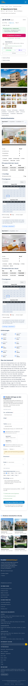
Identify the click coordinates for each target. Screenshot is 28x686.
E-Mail (5, 418)
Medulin (13, 616)
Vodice (24, 627)
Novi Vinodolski (21, 621)
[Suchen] (26, 644)
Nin (5, 627)
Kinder (8, 462)
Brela (10, 633)
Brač (7, 633)
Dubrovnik (3, 637)
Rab (5, 623)
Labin (10, 616)
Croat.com (3, 606)
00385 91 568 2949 (8, 48)
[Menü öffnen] (25, 2)
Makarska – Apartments (5, 653)
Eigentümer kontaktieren (14, 35)
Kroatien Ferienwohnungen (7, 570)
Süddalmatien (4, 631)
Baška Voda (3, 633)
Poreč (21, 616)
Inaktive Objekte (5, 573)
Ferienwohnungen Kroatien (6, 588)
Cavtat (2, 638)
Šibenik (14, 627)
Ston (23, 638)
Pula (23, 616)
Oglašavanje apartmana (7, 582)
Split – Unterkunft (4, 651)
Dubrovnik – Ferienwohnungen (7, 649)
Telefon (7, 423)
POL (16, 475)
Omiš (19, 633)
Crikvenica (5, 621)
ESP (20, 473)
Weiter (22, 182)
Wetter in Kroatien (4, 592)
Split (1, 634)
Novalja (16, 621)
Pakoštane (8, 627)
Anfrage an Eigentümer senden (14, 502)
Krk (8, 621)
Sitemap (12, 684)
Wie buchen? (5, 674)
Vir (21, 627)
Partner (3, 575)
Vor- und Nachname (8, 412)
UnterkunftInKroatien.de (5, 604)
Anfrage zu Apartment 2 (9, 326)
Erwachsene (6, 456)
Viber (21, 50)
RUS (8, 475)
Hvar (12, 633)
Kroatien (2, 6)
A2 (13, 22)
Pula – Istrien (3, 659)
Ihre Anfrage (8, 478)
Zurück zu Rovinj (6, 57)
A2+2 (11, 22)
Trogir (4, 634)
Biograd (2, 627)
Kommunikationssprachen (11, 471)
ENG (12, 473)
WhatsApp (9, 50)
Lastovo (13, 638)
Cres (2, 621)
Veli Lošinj (8, 623)
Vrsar (11, 617)
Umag (8, 617)
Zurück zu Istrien (6, 60)
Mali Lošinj (12, 621)
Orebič (17, 638)
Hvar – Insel (3, 655)
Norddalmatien (5, 625)
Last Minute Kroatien (5, 594)
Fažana (6, 616)
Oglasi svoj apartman (19, 684)
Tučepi (7, 634)
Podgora (23, 633)
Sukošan (18, 627)
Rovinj (10, 6)
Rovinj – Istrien (4, 657)
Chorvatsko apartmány (5, 602)
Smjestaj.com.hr (4, 608)
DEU (4, 473)
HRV (12, 475)
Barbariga (3, 616)
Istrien (7, 6)
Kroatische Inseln (4, 590)
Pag (12, 627)
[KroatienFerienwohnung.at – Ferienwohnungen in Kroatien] (3, 2)
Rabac (2, 617)
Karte (14, 53)
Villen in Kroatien (4, 597)
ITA (16, 473)
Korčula (10, 638)
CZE (8, 473)
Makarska (16, 633)
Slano (20, 638)
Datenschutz (7, 684)
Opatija (2, 623)
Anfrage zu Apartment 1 (9, 226)
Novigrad (17, 616)
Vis (10, 634)
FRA (4, 475)
